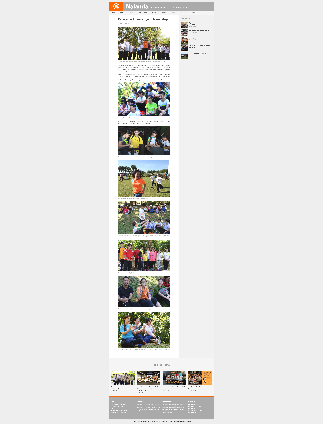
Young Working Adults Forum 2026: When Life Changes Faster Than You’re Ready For (147, 389)
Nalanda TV (192, 408)
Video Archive (192, 412)
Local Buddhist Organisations (118, 404)
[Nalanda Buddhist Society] (137, 6)
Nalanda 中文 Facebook (195, 406)
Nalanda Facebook (193, 404)
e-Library (113, 408)
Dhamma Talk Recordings (195, 410)
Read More (139, 410)
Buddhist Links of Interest (117, 406)
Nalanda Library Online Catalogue (119, 410)
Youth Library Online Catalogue (118, 412)
